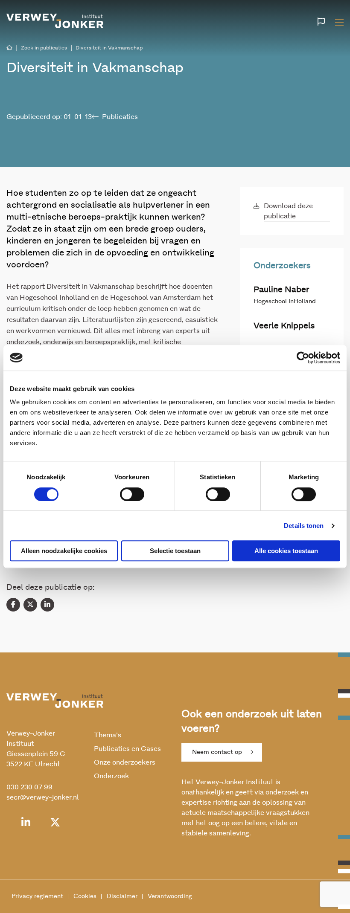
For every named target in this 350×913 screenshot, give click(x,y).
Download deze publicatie (288, 211)
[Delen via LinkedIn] (47, 605)
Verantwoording (170, 896)
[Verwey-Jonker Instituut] (55, 21)
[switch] (132, 494)
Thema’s (107, 735)
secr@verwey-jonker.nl (42, 797)
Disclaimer (122, 896)
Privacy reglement (37, 896)
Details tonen (304, 525)
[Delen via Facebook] (13, 605)
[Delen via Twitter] (30, 605)
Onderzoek (111, 776)
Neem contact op (217, 752)
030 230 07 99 (29, 787)
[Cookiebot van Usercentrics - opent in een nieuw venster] (302, 357)
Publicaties (120, 116)
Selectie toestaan (175, 550)
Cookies (84, 896)
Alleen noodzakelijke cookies (64, 550)
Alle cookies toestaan (286, 550)
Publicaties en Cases (127, 748)
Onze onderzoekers (124, 762)
